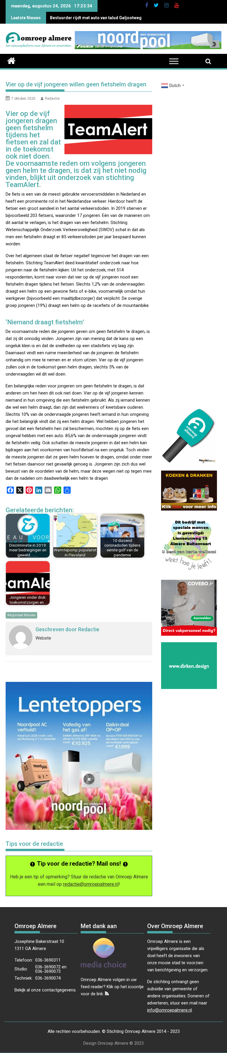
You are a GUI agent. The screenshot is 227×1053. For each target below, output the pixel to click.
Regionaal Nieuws (21, 615)
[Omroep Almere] (11, 60)
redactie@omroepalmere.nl (91, 884)
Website (43, 638)
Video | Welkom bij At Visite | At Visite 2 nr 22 (93, 17)
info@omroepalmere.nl (169, 1010)
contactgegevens (59, 990)
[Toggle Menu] (174, 61)
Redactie (52, 98)
